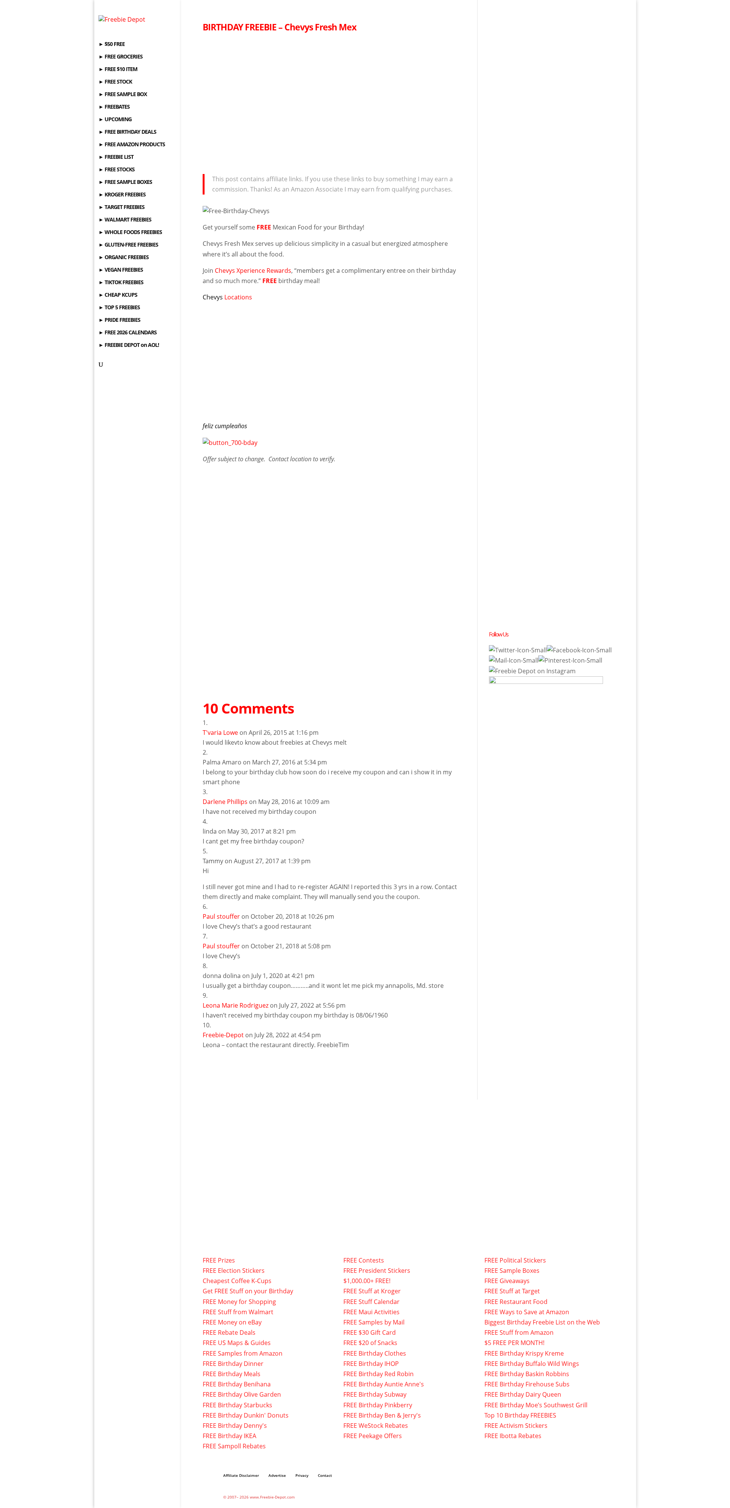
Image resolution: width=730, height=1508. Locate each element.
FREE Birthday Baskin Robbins (526, 1374)
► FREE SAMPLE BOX (122, 95)
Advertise (277, 1475)
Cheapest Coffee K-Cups (237, 1281)
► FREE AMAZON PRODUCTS (131, 145)
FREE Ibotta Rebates (512, 1436)
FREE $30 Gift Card (369, 1332)
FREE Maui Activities (371, 1312)
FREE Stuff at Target (512, 1291)
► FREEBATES (114, 107)
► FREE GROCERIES (120, 57)
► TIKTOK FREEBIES (120, 283)
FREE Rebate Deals (229, 1332)
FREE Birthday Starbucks (237, 1405)
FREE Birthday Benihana (237, 1384)
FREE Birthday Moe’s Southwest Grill (535, 1405)
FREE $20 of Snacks (370, 1343)
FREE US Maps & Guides (237, 1343)
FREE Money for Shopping (239, 1302)
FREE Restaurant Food (516, 1302)
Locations (238, 297)
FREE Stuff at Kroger (372, 1291)
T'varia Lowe (220, 732)
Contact (325, 1475)
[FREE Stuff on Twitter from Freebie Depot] (518, 650)
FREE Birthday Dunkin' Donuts (246, 1415)
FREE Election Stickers (234, 1270)
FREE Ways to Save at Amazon (526, 1312)
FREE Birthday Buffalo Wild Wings (531, 1363)
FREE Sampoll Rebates (234, 1446)
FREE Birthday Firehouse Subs (527, 1384)
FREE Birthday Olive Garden (242, 1394)
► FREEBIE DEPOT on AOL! (128, 345)
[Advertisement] (334, 101)
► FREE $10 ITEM (117, 69)
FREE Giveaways (507, 1281)
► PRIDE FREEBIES (119, 320)
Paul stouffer (221, 916)
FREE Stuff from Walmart (238, 1312)
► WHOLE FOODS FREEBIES (130, 232)
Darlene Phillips (225, 802)
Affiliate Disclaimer (241, 1475)
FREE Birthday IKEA (229, 1436)
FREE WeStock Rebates (375, 1425)
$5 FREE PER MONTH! (514, 1343)
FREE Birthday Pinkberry (377, 1405)
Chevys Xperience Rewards (253, 270)
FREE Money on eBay (232, 1322)
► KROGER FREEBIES (122, 195)
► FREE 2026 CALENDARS (127, 333)
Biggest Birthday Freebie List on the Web (542, 1322)
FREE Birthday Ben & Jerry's (382, 1415)
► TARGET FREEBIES (121, 207)
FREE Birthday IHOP (371, 1363)
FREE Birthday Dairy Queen (522, 1394)
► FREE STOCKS (116, 170)
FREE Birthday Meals (231, 1374)
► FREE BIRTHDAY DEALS (127, 132)
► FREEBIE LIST (115, 157)
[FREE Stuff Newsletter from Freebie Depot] (513, 660)
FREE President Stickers (376, 1270)
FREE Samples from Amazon (242, 1353)
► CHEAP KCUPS (117, 295)
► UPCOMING (115, 120)
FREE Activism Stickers (516, 1425)
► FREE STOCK (115, 82)
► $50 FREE (111, 44)
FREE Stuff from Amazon (519, 1332)
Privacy (301, 1475)
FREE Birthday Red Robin (378, 1374)
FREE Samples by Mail (374, 1322)
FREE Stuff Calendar (371, 1302)
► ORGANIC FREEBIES (123, 258)
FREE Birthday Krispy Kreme (524, 1353)
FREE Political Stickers (515, 1260)
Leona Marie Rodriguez (235, 1005)
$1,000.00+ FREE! (366, 1281)
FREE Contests (363, 1260)
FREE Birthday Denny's (235, 1425)
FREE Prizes (219, 1260)
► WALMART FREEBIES (124, 220)
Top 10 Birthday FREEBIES (520, 1415)
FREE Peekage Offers (372, 1436)
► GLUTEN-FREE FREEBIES (128, 245)
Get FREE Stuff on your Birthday (248, 1291)
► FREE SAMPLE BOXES (125, 182)
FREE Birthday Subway (374, 1394)
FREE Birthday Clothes (374, 1353)
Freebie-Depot (223, 1035)
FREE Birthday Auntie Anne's (383, 1384)
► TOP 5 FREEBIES (119, 308)
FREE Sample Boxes (512, 1270)
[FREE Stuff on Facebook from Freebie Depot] (579, 650)
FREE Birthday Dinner (233, 1363)
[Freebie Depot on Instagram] (532, 671)
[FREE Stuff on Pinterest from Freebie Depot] (570, 660)
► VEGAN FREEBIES (120, 270)
